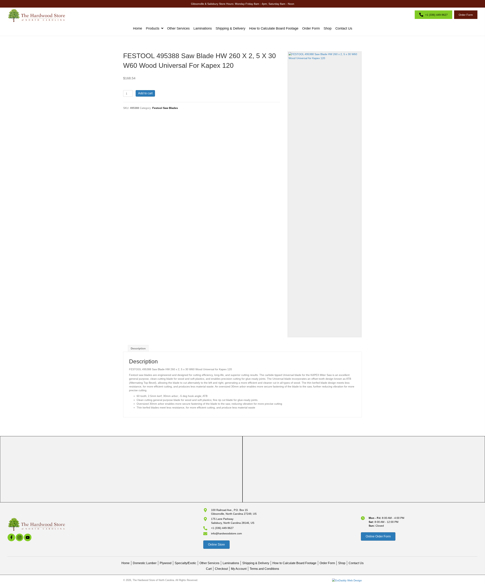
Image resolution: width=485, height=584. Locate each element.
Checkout (221, 568)
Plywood (165, 563)
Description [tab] (138, 348)
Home (125, 563)
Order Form (327, 563)
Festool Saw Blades (165, 107)
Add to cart (145, 93)
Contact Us (356, 563)
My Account (238, 568)
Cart (209, 568)
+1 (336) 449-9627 (222, 527)
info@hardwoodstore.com (226, 533)
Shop (341, 563)
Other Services (209, 563)
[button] (11, 537)
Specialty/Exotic (185, 563)
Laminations (231, 563)
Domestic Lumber (144, 563)
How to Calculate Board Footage (294, 563)
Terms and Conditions (264, 568)
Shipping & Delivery (255, 563)
